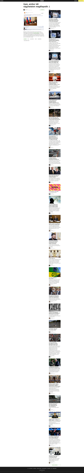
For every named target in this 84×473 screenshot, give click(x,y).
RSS (51, 468)
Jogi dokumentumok (44, 468)
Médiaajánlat (48, 468)
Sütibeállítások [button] (54, 468)
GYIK (28, 468)
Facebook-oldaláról (36, 32)
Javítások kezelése (39, 468)
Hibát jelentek (31, 468)
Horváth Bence (26, 9)
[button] (25, 39)
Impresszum (34, 468)
